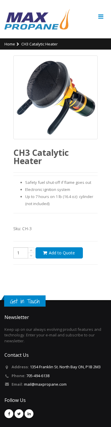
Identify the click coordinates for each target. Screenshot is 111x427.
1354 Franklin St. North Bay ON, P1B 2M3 (65, 366)
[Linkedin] (29, 413)
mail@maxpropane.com (45, 384)
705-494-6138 (37, 375)
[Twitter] (19, 413)
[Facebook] (8, 413)
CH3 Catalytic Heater (39, 44)
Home (9, 44)
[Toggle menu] (100, 16)
